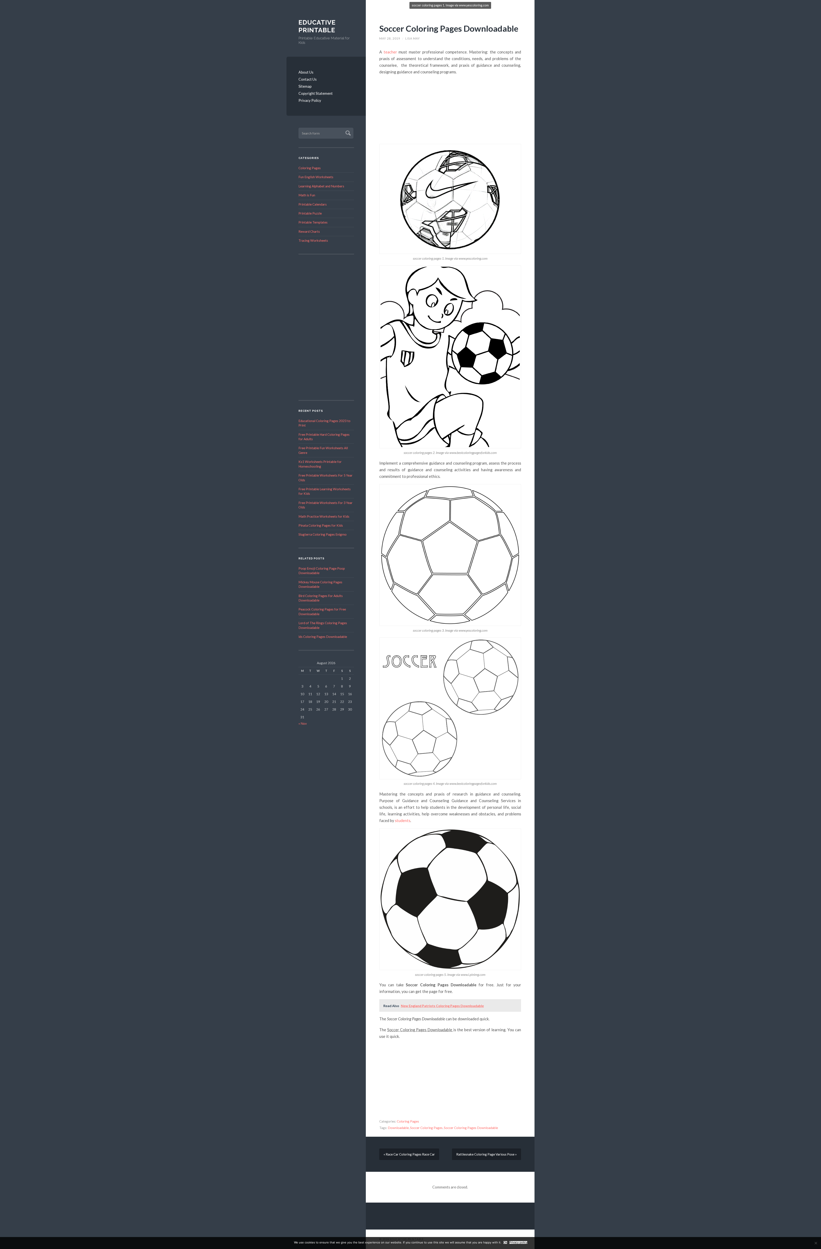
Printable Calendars (312, 204)
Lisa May (412, 38)
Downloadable (398, 1128)
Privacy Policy (309, 100)
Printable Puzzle (310, 213)
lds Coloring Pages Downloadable (322, 637)
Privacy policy (518, 1242)
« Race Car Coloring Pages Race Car (409, 1154)
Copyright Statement (315, 93)
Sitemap (305, 86)
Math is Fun (306, 195)
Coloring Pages (309, 168)
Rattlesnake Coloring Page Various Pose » (486, 1154)
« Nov (302, 723)
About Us (305, 72)
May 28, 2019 (389, 38)
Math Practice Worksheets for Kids (323, 516)
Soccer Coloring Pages (426, 1128)
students (402, 820)
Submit (348, 132)
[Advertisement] (326, 327)
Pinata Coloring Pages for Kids (320, 525)
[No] (816, 1243)
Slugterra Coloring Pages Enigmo (322, 534)
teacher (390, 52)
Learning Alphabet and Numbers (321, 186)
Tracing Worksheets (313, 240)
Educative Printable (317, 26)
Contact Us (307, 79)
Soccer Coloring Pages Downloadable (448, 28)
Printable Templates (313, 222)
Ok (505, 1242)
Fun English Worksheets (315, 177)
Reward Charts (309, 231)
